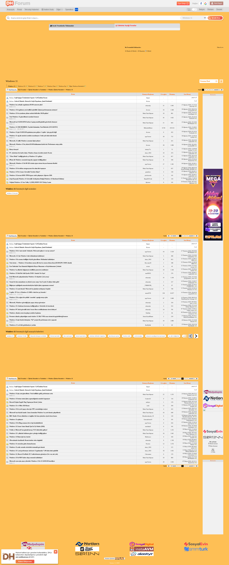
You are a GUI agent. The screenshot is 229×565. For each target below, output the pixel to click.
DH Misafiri (191, 123)
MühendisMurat (148, 128)
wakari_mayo (190, 310)
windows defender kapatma (97, 336)
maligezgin (191, 282)
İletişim (202, 9)
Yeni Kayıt (218, 3)
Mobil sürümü (214, 443)
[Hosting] (213, 401)
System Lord (190, 395)
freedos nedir (126, 336)
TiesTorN (191, 118)
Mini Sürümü (213, 446)
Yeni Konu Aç (13, 90)
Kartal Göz (191, 160)
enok (148, 405)
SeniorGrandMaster (148, 316)
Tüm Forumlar (22, 89)
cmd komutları (138, 336)
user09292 (148, 273)
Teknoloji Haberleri (32, 9)
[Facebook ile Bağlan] (201, 3)
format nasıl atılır (55, 336)
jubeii (192, 448)
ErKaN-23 (191, 165)
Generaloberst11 (148, 419)
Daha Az (219, 47)
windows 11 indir (21, 336)
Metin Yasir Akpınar (148, 113)
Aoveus (148, 110)
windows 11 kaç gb (12, 193)
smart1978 (148, 293)
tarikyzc (148, 402)
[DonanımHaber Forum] (18, 3)
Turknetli (191, 133)
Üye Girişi (182, 3)
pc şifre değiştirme (174, 336)
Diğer (59, 9)
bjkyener (148, 182)
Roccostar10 (148, 263)
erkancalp (148, 105)
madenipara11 (190, 420)
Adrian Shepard (190, 306)
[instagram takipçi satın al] (213, 407)
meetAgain (191, 114)
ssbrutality (191, 410)
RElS (193, 260)
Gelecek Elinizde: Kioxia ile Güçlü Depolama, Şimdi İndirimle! (33, 101)
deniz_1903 (148, 153)
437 (22, 129)
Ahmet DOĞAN (189, 451)
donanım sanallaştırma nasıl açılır (155, 336)
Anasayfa (10, 9)
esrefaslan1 (148, 426)
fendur (192, 270)
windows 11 (10, 336)
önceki (174, 235)
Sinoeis (192, 321)
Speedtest (69, 9)
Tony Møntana (190, 434)
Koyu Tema (189, 9)
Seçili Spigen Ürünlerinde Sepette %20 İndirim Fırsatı (30, 98)
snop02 (192, 406)
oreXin (192, 137)
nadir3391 (191, 141)
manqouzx (191, 313)
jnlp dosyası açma (114, 336)
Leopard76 (191, 110)
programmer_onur (189, 278)
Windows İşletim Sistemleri (56, 89)
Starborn (192, 128)
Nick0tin (148, 313)
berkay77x (148, 149)
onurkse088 (191, 146)
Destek (219, 9)
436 (20, 129)
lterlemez (191, 430)
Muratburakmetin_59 (148, 416)
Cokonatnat (148, 454)
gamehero (148, 172)
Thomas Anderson (189, 403)
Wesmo (192, 444)
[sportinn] (213, 438)
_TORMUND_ (148, 285)
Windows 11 (69, 89)
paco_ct (192, 303)
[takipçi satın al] (213, 433)
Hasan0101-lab (148, 179)
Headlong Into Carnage (187, 299)
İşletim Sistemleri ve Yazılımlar (37, 89)
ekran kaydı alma (81, 336)
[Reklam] (76, 9)
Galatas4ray (191, 256)
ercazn (148, 266)
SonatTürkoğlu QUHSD (187, 169)
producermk (148, 175)
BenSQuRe (148, 325)
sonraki (216, 89)
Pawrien (148, 443)
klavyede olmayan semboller (38, 336)
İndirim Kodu (48, 9)
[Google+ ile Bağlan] (205, 3)
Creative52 (148, 398)
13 (21, 294)
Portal (19, 9)
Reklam (211, 9)
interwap (192, 106)
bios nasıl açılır (68, 336)
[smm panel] (213, 393)
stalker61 (191, 172)
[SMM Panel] (196, 550)
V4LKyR (191, 441)
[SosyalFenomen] (87, 550)
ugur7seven (148, 136)
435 (18, 129)
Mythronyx (148, 437)
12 (19, 294)
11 (18, 294)
